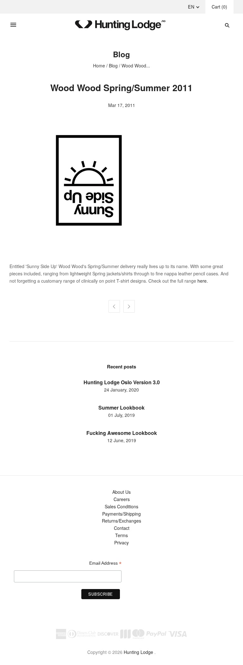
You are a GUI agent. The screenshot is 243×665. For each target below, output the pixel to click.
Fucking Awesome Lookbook (121, 432)
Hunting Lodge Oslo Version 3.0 (122, 382)
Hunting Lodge (138, 652)
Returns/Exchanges (121, 521)
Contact (121, 528)
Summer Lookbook (121, 407)
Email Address (105, 563)
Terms (121, 535)
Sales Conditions (121, 506)
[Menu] (13, 25)
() (219, 6)
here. (202, 281)
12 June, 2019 (121, 440)
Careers (122, 499)
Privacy (121, 542)
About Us (121, 492)
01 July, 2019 (121, 415)
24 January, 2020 (121, 389)
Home (99, 65)
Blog (113, 65)
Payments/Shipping (121, 514)
